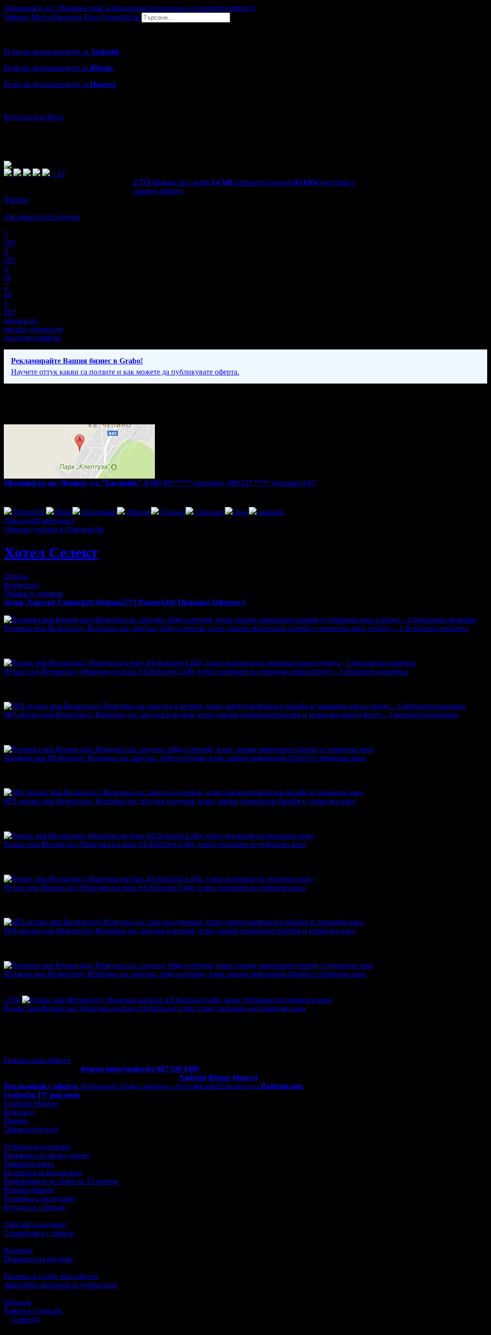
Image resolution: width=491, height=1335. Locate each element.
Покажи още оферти (37, 1060)
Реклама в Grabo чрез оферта (51, 1276)
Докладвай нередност (39, 521)
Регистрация (24, 117)
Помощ (16, 1121)
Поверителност (29, 1164)
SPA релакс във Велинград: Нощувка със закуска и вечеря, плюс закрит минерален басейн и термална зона (179, 801)
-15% (12, 1000)
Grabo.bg (26, 1319)
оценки (61, 217)
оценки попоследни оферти (33, 333)
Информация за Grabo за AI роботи (61, 1181)
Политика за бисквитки (43, 1172)
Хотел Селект (51, 552)
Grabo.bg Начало (31, 1103)
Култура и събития (34, 1207)
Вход (55, 117)
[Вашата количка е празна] (5, 27)
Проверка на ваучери (38, 1259)
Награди (18, 1302)
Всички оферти (29, 1190)
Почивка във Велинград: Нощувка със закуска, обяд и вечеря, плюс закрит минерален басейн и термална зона (185, 758)
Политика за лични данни (46, 1155)
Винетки (18, 1250)
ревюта (22, 217)
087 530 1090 (178, 1069)
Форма (92, 1069)
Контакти (19, 1112)
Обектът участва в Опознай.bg (54, 529)
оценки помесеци (21, 324)
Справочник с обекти (39, 1233)
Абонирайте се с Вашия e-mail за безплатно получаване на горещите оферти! (130, 8)
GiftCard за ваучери (35, 1224)
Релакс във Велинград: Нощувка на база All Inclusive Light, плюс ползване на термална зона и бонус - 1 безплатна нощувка (206, 671)
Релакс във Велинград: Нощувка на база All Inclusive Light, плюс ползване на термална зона (154, 844)
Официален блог (31, 1129)
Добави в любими (33, 593)
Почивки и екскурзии (39, 1198)
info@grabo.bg (130, 1069)
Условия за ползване (37, 1147)
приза (16, 199)
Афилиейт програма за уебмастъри (61, 1285)
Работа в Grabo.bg (33, 1311)
